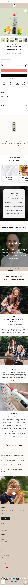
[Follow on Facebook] (2, 564)
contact (2, 528)
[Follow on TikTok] (12, 564)
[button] (16, 167)
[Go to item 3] (12, 40)
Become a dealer (4, 537)
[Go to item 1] (3, 40)
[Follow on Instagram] (5, 564)
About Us (3, 525)
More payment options (14, 78)
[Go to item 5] (21, 40)
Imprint (2, 548)
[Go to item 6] (25, 40)
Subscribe (5, 518)
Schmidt (17, 268)
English (18, 567)
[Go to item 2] (8, 40)
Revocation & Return (5, 555)
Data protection (4, 550)
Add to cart (14, 70)
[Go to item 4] (16, 40)
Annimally (14, 44)
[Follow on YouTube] (9, 564)
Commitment (4, 530)
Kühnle (10, 268)
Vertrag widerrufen (5, 559)
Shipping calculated (14, 53)
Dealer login (3, 539)
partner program (4, 541)
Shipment (3, 557)
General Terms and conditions (7, 553)
